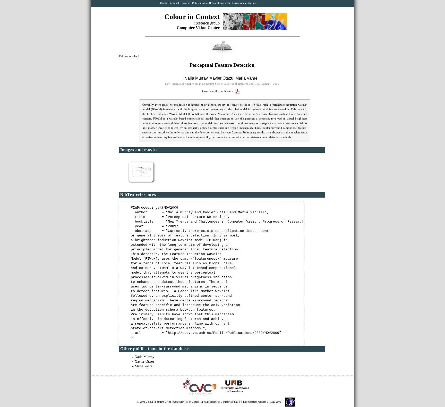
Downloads (239, 2)
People (186, 2)
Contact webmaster (230, 401)
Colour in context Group (158, 401)
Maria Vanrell (247, 78)
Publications (199, 2)
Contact (174, 2)
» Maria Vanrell (143, 366)
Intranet (253, 2)
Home (163, 2)
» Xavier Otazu (143, 361)
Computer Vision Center (185, 401)
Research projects (219, 2)
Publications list (128, 55)
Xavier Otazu (221, 78)
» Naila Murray (143, 357)
